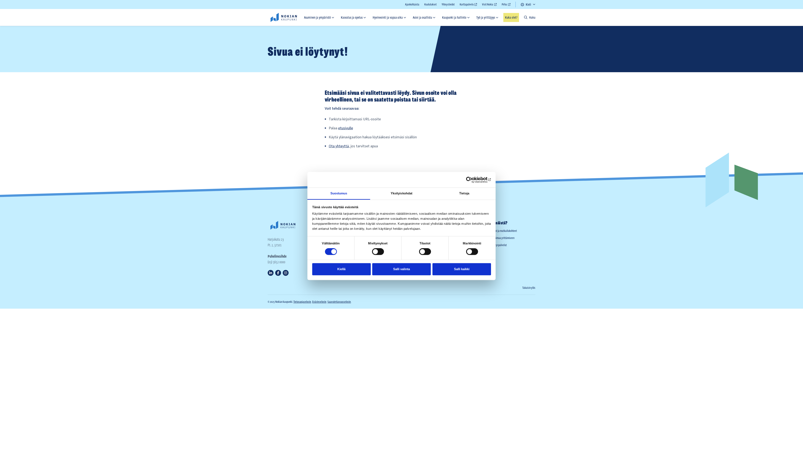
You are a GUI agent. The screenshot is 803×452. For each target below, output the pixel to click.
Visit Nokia (487, 5)
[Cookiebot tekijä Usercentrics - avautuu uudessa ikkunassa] (472, 180)
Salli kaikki (461, 269)
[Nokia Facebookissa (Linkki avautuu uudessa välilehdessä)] (278, 273)
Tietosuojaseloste (302, 301)
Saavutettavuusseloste (339, 301)
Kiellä (341, 269)
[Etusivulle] (283, 17)
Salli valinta (401, 269)
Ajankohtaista (412, 4)
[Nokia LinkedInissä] (271, 273)
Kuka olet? (511, 17)
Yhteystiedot (448, 4)
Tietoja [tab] (464, 193)
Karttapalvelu (467, 5)
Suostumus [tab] (338, 193)
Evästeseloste (319, 301)
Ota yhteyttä (339, 146)
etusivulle (345, 128)
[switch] (378, 251)
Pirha (504, 5)
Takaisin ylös (528, 287)
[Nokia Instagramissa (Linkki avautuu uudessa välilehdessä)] (286, 273)
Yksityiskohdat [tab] (401, 193)
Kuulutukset (430, 4)
